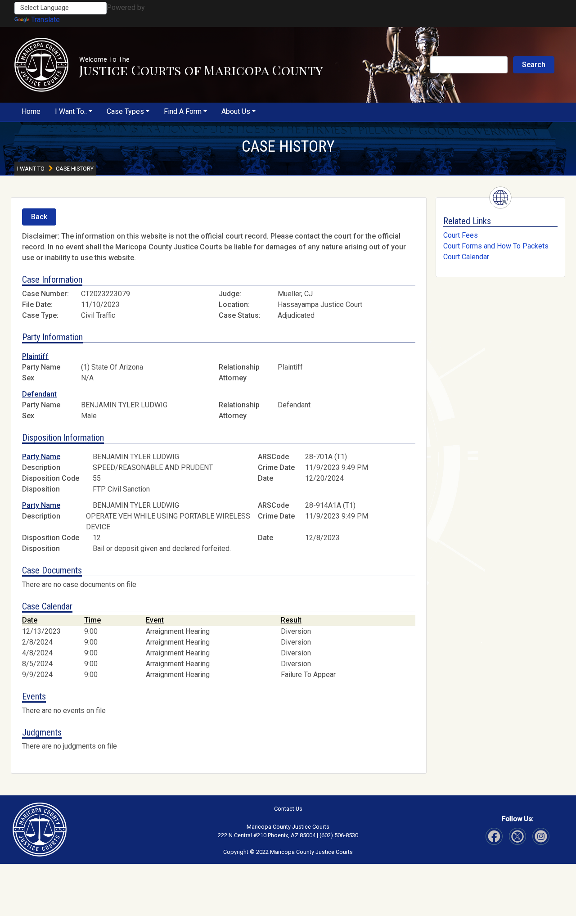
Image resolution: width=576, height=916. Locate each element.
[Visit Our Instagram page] (517, 836)
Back (39, 216)
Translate (45, 19)
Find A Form (183, 111)
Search (533, 64)
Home (31, 111)
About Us (235, 111)
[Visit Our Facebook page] (494, 836)
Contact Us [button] (288, 808)
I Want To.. (71, 111)
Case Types (125, 111)
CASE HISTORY (288, 146)
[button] (41, 65)
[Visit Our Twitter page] (541, 836)
